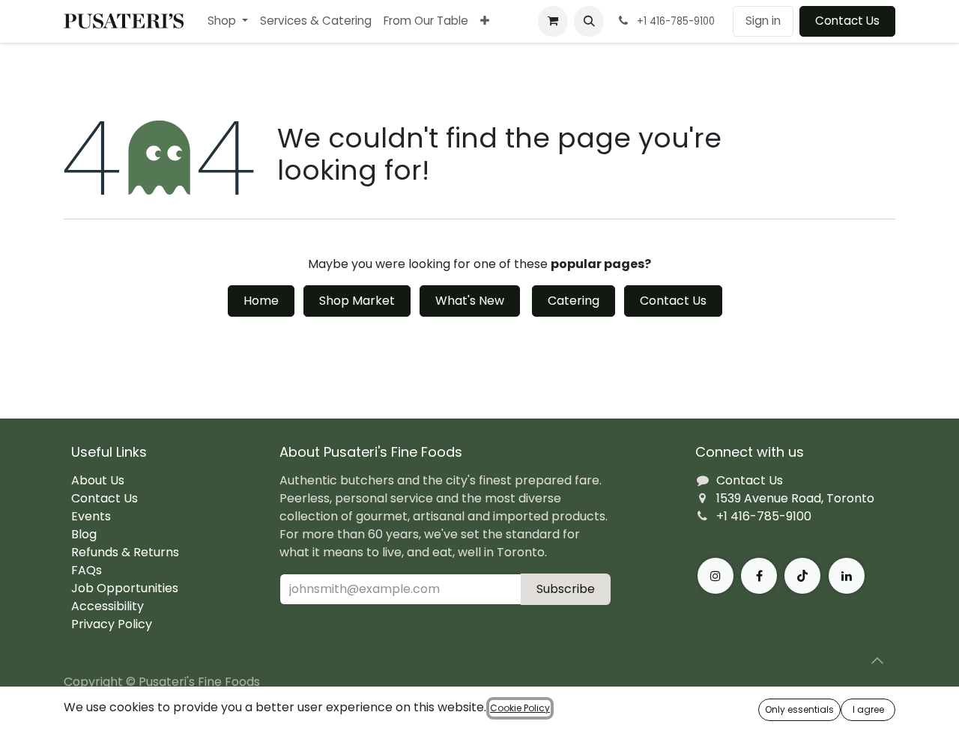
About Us (97, 480)
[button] (589, 21)
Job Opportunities (124, 588)
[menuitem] (228, 21)
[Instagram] (715, 576)
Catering (573, 300)
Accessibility (107, 606)
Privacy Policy (111, 624)
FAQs (86, 570)
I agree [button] (868, 709)
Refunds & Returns (125, 552)
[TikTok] (802, 576)
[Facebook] (759, 576)
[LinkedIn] (847, 576)
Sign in (763, 20)
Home (261, 300)
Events (91, 516)
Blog (84, 534)
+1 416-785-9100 (763, 516)
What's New (469, 300)
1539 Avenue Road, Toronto (795, 498)
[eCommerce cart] (553, 21)
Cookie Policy (520, 708)
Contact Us (847, 20)
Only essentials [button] (799, 709)
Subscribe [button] (565, 588)
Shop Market (357, 300)
